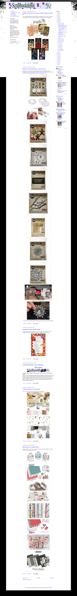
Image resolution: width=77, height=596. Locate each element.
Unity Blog (59, 71)
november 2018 (60, 24)
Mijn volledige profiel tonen (14, 37)
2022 (58, 16)
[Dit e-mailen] (33, 63)
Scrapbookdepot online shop (15, 12)
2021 (58, 18)
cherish (63, 114)
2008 (58, 64)
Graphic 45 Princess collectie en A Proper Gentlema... (62, 26)
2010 (58, 61)
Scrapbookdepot (25, 331)
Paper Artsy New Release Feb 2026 (64, 103)
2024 (58, 14)
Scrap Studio (28, 391)
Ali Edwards (59, 97)
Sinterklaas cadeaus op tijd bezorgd (31, 329)
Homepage (12, 11)
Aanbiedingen (13, 13)
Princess (44, 16)
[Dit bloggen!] (34, 63)
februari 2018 (60, 49)
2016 (58, 53)
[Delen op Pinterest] (37, 63)
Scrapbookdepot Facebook (15, 16)
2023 (58, 15)
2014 (58, 56)
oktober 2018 (60, 38)
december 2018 (60, 23)
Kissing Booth (37, 449)
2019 (41, 449)
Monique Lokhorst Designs (61, 121)
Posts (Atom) (29, 579)
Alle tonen (66, 93)
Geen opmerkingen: (29, 323)
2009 (58, 62)
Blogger (51, 587)
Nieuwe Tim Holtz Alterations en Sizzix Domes (34, 69)
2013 (58, 57)
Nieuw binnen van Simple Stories (31, 447)
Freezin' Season (31, 449)
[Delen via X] (35, 63)
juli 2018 (59, 42)
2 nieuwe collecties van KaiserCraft (31, 389)
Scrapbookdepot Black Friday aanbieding (33, 364)
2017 (58, 52)
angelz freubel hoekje (60, 109)
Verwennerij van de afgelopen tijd (61, 110)
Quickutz (41, 373)
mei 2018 (59, 45)
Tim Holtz (58, 68)
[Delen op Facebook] (36, 63)
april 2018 (59, 46)
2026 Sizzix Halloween (60, 69)
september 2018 (60, 40)
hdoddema (40, 587)
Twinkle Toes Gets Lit (60, 72)
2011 (58, 60)
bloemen (44, 17)
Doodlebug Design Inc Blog (61, 82)
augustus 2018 (60, 41)
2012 (58, 58)
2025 (58, 12)
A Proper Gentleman (31, 17)
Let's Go (24, 391)
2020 (58, 19)
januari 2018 (60, 50)
